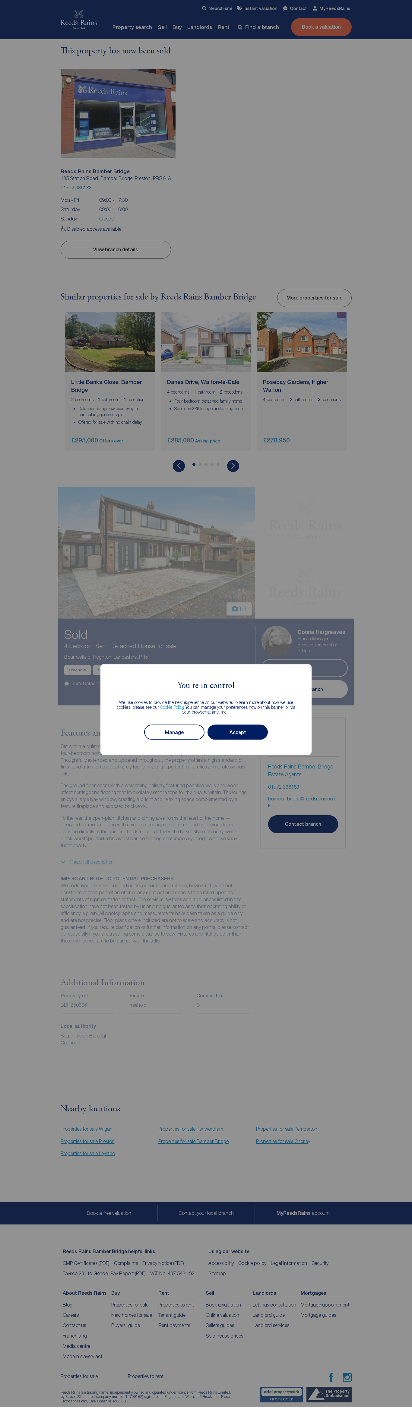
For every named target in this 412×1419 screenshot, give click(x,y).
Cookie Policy (171, 707)
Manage (174, 732)
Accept (238, 732)
